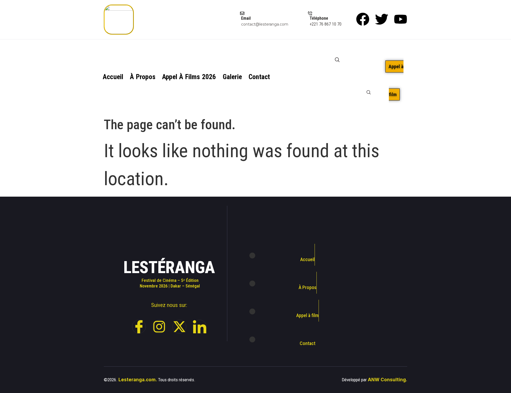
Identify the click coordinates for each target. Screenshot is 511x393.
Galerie (232, 76)
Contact (259, 76)
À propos (142, 76)
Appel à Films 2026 (189, 76)
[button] (337, 55)
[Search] (368, 93)
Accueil (113, 76)
